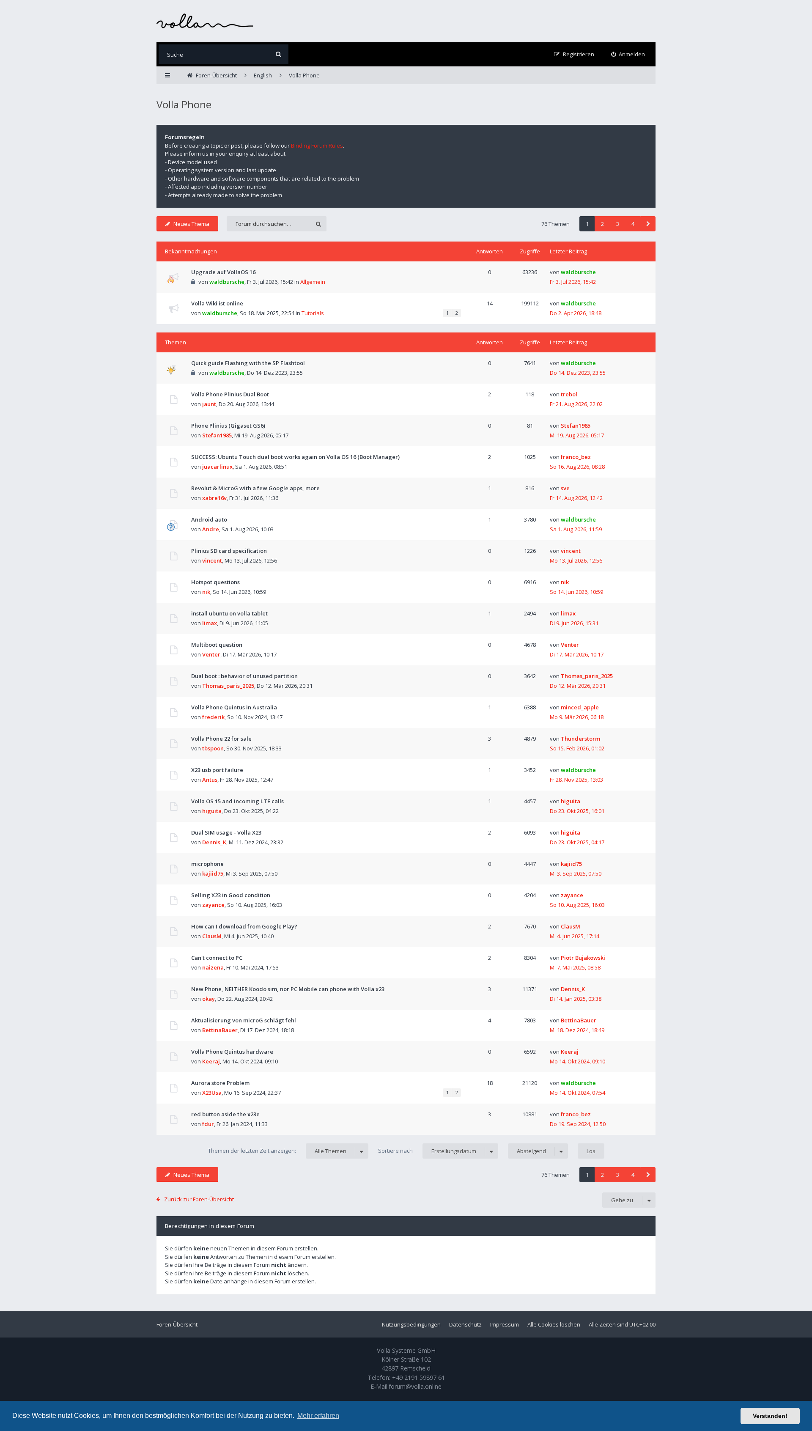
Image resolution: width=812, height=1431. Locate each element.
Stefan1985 (217, 435)
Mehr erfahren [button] (318, 1415)
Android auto (209, 519)
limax (209, 623)
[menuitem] (628, 54)
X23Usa (212, 1092)
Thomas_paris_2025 (228, 685)
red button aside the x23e (225, 1114)
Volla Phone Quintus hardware (232, 1051)
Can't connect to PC (216, 957)
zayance (213, 905)
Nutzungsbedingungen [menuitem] (411, 1324)
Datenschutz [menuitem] (465, 1324)
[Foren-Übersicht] (205, 21)
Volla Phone (183, 104)
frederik (213, 717)
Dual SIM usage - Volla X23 (226, 832)
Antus (209, 779)
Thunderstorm (580, 738)
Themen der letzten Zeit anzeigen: (277, 1151)
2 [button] (602, 224)
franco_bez (576, 457)
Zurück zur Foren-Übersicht (199, 1199)
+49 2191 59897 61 (418, 1377)
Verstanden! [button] (770, 1415)
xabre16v (214, 498)
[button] (648, 223)
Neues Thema (191, 224)
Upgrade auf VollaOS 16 (223, 272)
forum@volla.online (415, 1386)
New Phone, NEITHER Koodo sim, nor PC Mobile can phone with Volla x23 (287, 989)
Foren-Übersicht (177, 1324)
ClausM (212, 936)
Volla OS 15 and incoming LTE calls (237, 801)
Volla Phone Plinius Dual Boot (230, 394)
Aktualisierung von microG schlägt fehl (243, 1020)
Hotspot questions (215, 582)
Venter (211, 654)
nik (206, 592)
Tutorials (313, 313)
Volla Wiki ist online (217, 303)
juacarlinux (217, 466)
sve (565, 488)
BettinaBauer (220, 1030)
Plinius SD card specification (229, 551)
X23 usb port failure (217, 770)
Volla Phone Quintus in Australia (234, 707)
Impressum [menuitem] (504, 1324)
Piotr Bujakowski (583, 957)
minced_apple (580, 707)
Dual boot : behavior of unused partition (244, 676)
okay (208, 999)
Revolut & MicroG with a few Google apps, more (255, 488)
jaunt (209, 404)
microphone (207, 864)
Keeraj (211, 1061)
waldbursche (226, 282)
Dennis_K (214, 842)
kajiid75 (212, 873)
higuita (212, 811)
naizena (213, 967)
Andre (210, 529)
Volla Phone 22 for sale (221, 738)
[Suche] (278, 54)
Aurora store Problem (220, 1083)
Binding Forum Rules (317, 145)
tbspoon (213, 748)
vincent (212, 560)
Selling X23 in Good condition (230, 895)
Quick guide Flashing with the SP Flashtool (248, 363)
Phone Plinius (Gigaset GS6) (228, 425)
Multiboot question (216, 644)
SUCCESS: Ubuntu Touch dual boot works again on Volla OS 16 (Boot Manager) (295, 457)
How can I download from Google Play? (244, 926)
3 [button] (617, 224)
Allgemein (312, 282)
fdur (208, 1124)
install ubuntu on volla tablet (229, 613)
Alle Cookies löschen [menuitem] (553, 1324)
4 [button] (632, 224)
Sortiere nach (427, 1151)
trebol (569, 394)
